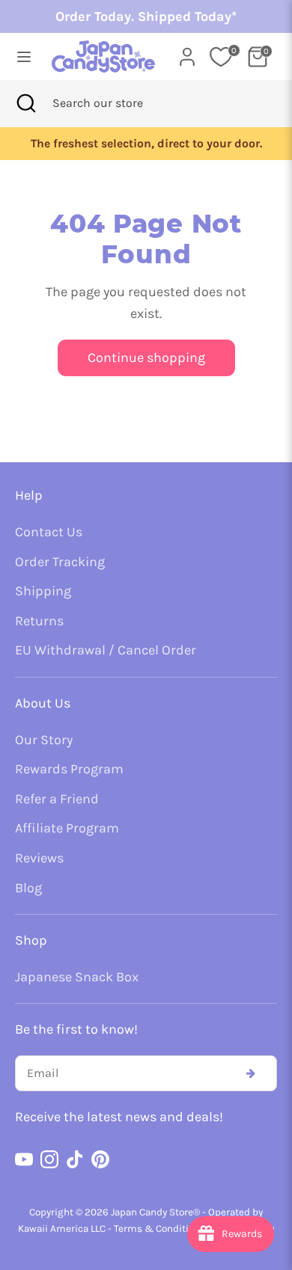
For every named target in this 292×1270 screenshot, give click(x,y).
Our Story (44, 739)
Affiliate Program (67, 828)
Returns (39, 621)
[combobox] (117, 103)
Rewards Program (69, 769)
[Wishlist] (220, 56)
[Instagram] (49, 1159)
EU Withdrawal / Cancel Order (105, 650)
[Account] (187, 52)
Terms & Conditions (159, 1228)
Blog (28, 888)
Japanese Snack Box (77, 977)
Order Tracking (60, 561)
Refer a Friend (57, 799)
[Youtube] (24, 1159)
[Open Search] (26, 103)
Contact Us (48, 532)
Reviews (39, 858)
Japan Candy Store (152, 1212)
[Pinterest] (100, 1159)
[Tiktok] (75, 1159)
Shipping (43, 591)
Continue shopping (146, 357)
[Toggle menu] (20, 56)
